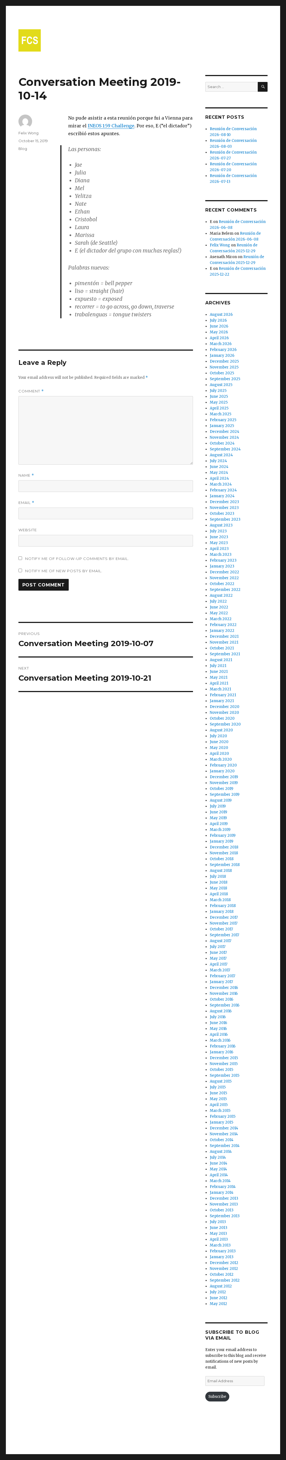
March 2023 (221, 554)
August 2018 (221, 870)
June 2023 (219, 537)
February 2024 (223, 490)
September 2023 (225, 519)
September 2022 (225, 589)
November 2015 (224, 1063)
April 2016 (219, 1034)
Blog (22, 148)
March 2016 (220, 1040)
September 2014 (225, 1145)
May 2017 (218, 958)
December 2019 (224, 777)
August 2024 (221, 455)
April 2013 (219, 1239)
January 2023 (222, 566)
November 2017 (223, 923)
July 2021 (218, 665)
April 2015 (219, 1104)
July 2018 (218, 876)
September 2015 (224, 1075)
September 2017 (224, 935)
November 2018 (224, 853)
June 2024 (219, 466)
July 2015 (218, 1087)
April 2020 (219, 753)
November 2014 (224, 1134)
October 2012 (221, 1274)
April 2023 (219, 548)
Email (26, 502)
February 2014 (223, 1186)
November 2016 (224, 993)
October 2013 (221, 1210)
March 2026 (221, 343)
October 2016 (221, 999)
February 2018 (223, 905)
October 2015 (221, 1069)
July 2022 (218, 601)
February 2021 (223, 695)
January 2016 (221, 1052)
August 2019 (221, 800)
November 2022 (224, 578)
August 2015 (221, 1081)
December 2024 (224, 431)
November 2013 (224, 1204)
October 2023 (222, 513)
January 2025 (222, 425)
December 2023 (224, 501)
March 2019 (220, 829)
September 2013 (225, 1216)
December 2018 (224, 847)
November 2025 (224, 367)
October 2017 (221, 929)
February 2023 (223, 560)
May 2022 (219, 613)
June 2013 (218, 1227)
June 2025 (219, 396)
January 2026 (222, 355)
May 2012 (218, 1303)
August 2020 (221, 730)
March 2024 (221, 484)
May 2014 (218, 1169)
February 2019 (222, 835)
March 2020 (221, 759)
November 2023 (224, 507)
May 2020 (219, 747)
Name (26, 475)
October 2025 (222, 373)
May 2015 (218, 1099)
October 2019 (221, 788)
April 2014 (219, 1175)
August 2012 (221, 1286)
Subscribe (217, 1396)
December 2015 (224, 1058)
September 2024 (225, 449)
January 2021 (222, 701)
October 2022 (222, 583)
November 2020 (224, 712)
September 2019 (224, 794)
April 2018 (219, 894)
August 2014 (221, 1151)
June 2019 (218, 812)
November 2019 (224, 782)
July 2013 (218, 1221)
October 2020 (222, 718)
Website (27, 530)
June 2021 (219, 671)
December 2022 (224, 572)
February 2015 (222, 1116)
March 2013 (220, 1245)
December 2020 (224, 706)
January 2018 (221, 911)
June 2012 (218, 1298)
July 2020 (218, 736)
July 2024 (218, 461)
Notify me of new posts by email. (64, 571)
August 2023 (221, 525)
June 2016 (218, 1022)
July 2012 (218, 1292)
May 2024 (219, 472)
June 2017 (218, 952)
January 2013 (221, 1257)
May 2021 (218, 677)
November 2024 (224, 437)
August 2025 (221, 384)
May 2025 (219, 402)
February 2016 (222, 1046)
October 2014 (221, 1140)
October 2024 (222, 443)
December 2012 (224, 1262)
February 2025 (223, 420)
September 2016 (224, 1005)
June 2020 (219, 741)
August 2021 (221, 660)
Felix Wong (28, 133)
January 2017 (221, 981)
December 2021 (224, 636)
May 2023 (219, 542)
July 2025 (218, 390)
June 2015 (218, 1093)
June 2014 (218, 1163)
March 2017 (220, 970)
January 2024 (222, 496)
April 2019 (219, 823)
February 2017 (222, 976)
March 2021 (220, 689)
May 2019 (218, 818)
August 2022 (221, 595)
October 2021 (222, 648)
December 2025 (224, 361)
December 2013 (224, 1198)
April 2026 (219, 338)
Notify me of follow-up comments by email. (77, 558)
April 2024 (219, 478)
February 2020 (223, 765)
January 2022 (222, 630)
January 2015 (221, 1122)
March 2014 (220, 1180)
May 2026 (219, 332)
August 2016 (221, 1011)
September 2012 (225, 1280)
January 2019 (221, 841)
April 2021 (219, 683)
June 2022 (219, 607)
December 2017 (224, 917)
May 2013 (218, 1233)
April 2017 (218, 964)
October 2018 (221, 859)
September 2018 (225, 864)
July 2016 (218, 1017)
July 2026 (218, 320)
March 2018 (220, 900)
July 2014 (218, 1157)
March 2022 (221, 619)
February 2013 (223, 1251)
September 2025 (225, 379)
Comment (31, 391)
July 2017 (217, 946)
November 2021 (224, 642)
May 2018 (218, 888)
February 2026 (223, 349)
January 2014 (221, 1192)
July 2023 (218, 531)
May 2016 (218, 1028)
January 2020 (222, 771)
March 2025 (220, 414)
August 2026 (221, 314)
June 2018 (218, 882)
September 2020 (225, 724)
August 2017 (220, 940)
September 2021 (225, 654)
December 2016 (224, 987)
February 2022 (223, 624)
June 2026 (219, 326)
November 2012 (224, 1268)
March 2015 (220, 1110)
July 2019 (218, 806)
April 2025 (219, 408)
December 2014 (224, 1128)
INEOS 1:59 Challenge (111, 125)
